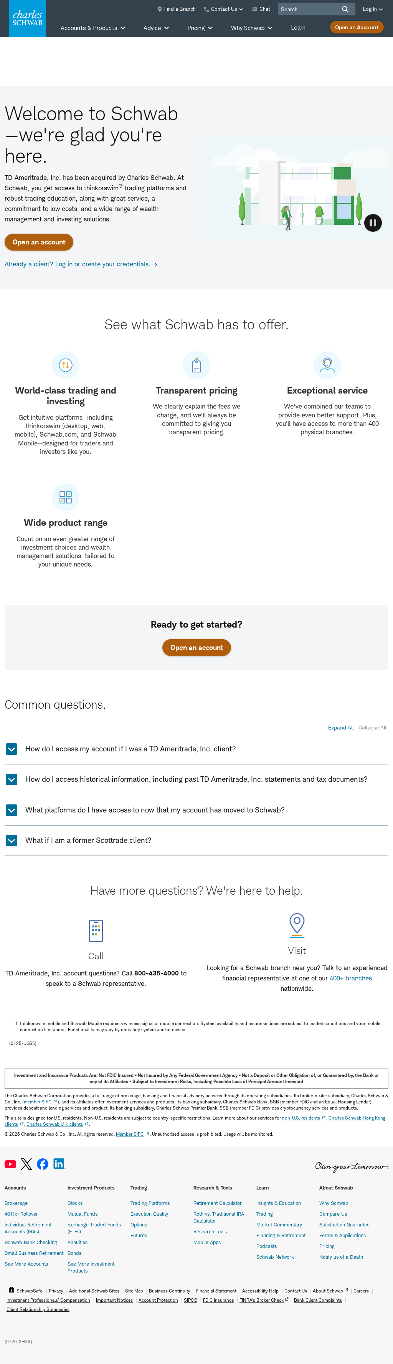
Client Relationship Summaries (38, 1309)
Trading (264, 1214)
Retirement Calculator (217, 1203)
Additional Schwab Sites (94, 1291)
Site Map (134, 1291)
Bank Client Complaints (318, 1300)
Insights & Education (278, 1203)
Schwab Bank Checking (31, 1242)
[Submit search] (345, 9)
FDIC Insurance (218, 1300)
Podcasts (266, 1246)
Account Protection (158, 1300)
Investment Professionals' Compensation (48, 1300)
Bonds (74, 1253)
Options (138, 1224)
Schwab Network (275, 1257)
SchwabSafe (29, 1291)
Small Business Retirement (34, 1253)
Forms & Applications (342, 1235)
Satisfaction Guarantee (344, 1224)
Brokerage (16, 1203)
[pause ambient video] (373, 223)
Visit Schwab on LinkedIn (59, 1164)
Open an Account (357, 27)
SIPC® (190, 1300)
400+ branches (351, 978)
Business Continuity (169, 1291)
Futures (138, 1235)
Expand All (340, 727)
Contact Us (295, 1291)
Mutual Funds (82, 1214)
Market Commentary (279, 1224)
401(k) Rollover (21, 1214)
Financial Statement (216, 1291)
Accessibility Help (260, 1291)
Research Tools (210, 1231)
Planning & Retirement (280, 1235)
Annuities (78, 1242)
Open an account (39, 242)
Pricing (327, 1246)
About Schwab (328, 1291)
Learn (298, 27)
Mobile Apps (207, 1242)
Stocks (75, 1203)
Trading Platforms (150, 1203)
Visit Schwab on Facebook (42, 1164)
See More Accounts (26, 1264)
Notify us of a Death (341, 1257)
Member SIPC (130, 1134)
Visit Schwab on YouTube (10, 1164)
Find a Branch (180, 9)
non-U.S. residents (301, 1118)
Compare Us (333, 1214)
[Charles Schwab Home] (27, 18)
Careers (361, 1291)
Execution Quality (149, 1214)
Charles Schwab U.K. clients (54, 1124)
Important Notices (114, 1300)
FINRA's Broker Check (261, 1300)
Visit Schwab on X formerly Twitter (26, 1164)
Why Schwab (333, 1203)
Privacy (56, 1291)
